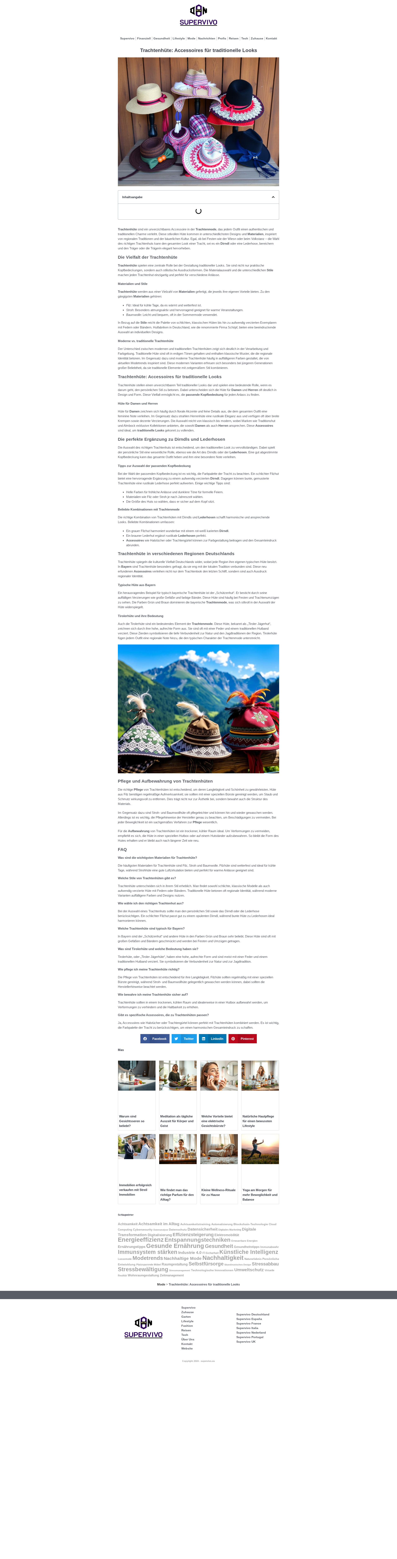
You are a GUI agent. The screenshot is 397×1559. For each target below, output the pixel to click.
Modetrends (148, 1258)
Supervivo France (248, 1323)
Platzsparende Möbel (148, 1264)
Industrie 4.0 (190, 1252)
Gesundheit (161, 38)
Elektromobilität (226, 1235)
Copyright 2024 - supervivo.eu (198, 1361)
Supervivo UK (246, 1341)
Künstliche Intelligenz (248, 1252)
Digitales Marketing (229, 1229)
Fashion (187, 1325)
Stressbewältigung (143, 1269)
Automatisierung (222, 1224)
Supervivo (127, 38)
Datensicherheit (203, 1229)
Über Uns (187, 1339)
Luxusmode (125, 1259)
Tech (244, 38)
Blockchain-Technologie (250, 1224)
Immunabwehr (269, 1247)
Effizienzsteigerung (193, 1234)
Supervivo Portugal (249, 1337)
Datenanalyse (160, 1229)
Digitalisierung (160, 1235)
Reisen (234, 38)
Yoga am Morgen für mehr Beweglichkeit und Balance (260, 1194)
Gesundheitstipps (246, 1247)
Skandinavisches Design (237, 1264)
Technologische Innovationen (212, 1270)
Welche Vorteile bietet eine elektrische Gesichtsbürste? (217, 1121)
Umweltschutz (249, 1269)
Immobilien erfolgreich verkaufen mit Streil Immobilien (135, 1189)
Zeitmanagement (172, 1275)
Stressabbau (265, 1263)
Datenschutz (178, 1229)
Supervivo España (249, 1319)
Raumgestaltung (175, 1264)
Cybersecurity (143, 1229)
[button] (273, 197)
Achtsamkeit (128, 1224)
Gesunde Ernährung (175, 1245)
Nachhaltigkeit (223, 1258)
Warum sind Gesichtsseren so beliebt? (131, 1121)
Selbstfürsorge (206, 1263)
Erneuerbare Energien (244, 1240)
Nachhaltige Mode (183, 1258)
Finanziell (144, 38)
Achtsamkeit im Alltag (158, 1224)
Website (187, 1348)
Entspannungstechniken (198, 1240)
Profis (222, 38)
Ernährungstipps (131, 1247)
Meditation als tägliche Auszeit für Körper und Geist (177, 1121)
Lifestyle (179, 38)
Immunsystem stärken (147, 1252)
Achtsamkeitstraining (195, 1224)
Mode (191, 38)
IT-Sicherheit (210, 1253)
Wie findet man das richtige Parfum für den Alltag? (177, 1194)
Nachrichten (206, 38)
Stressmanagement (179, 1270)
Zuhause (257, 38)
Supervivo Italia (247, 1328)
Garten (186, 1316)
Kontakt (271, 38)
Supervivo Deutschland (252, 1314)
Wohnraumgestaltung (143, 1275)
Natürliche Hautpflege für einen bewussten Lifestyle (258, 1121)
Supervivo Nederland (251, 1332)
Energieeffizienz (141, 1239)
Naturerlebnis (253, 1258)
